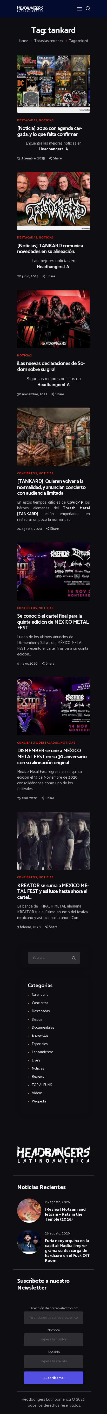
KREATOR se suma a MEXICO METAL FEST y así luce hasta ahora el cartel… (53, 892)
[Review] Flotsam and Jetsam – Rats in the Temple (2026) (65, 1214)
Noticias (46, 120)
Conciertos (27, 473)
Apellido (54, 1352)
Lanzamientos (42, 1052)
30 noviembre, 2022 (32, 394)
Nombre (54, 1330)
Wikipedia (39, 1102)
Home (23, 41)
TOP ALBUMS (42, 1085)
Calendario (40, 995)
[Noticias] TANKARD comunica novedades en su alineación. (50, 249)
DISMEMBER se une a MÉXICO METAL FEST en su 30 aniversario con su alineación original (51, 757)
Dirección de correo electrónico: (54, 1308)
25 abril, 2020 (27, 798)
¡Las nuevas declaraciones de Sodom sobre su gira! (51, 367)
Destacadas (27, 120)
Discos (37, 1020)
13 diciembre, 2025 (31, 158)
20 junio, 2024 (27, 276)
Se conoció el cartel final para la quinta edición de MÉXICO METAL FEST (53, 622)
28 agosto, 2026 (57, 1202)
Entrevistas (40, 1036)
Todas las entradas (49, 41)
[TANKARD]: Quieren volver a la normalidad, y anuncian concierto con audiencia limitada (51, 488)
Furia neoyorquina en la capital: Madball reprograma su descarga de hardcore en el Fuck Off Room (67, 1250)
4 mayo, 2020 (27, 663)
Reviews (38, 1077)
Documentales (43, 1028)
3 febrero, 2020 (29, 927)
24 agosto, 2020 (29, 529)
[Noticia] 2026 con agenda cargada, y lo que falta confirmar (49, 132)
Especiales (40, 1044)
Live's (36, 1061)
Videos (37, 1093)
